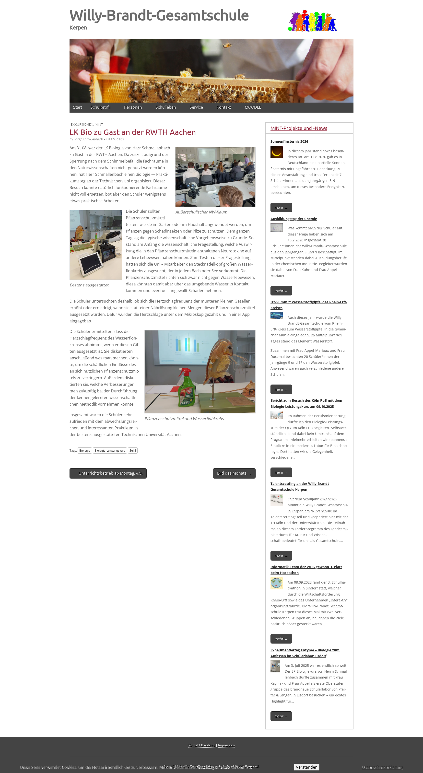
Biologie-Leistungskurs (109, 450)
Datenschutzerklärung (382, 767)
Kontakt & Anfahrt (201, 745)
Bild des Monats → (234, 473)
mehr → (281, 207)
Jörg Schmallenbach (88, 139)
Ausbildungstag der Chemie (293, 218)
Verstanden (306, 767)
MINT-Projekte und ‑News (298, 128)
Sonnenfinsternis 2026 (289, 141)
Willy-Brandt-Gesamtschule (159, 14)
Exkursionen (82, 124)
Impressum (226, 745)
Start (77, 107)
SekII (132, 450)
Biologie (84, 450)
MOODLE (253, 107)
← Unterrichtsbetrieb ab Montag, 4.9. (108, 473)
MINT (99, 124)
